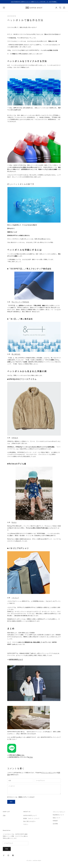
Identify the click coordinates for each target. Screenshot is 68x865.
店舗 (4, 815)
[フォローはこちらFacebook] (4, 855)
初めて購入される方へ (29, 821)
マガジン (25, 824)
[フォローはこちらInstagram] (8, 855)
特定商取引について (58, 815)
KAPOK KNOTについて (16, 659)
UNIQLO (15, 438)
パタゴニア (15, 598)
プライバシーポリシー (47, 772)
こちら (22, 755)
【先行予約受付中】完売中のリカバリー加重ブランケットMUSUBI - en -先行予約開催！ (34, 1)
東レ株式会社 (16, 354)
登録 (6, 849)
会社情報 (55, 824)
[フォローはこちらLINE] (13, 855)
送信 (11, 802)
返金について (56, 818)
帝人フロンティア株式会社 (20, 302)
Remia (14, 522)
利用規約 (55, 821)
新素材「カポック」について (31, 818)
